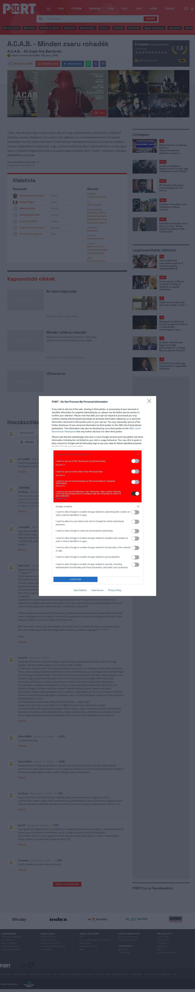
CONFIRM (75, 579)
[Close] (150, 402)
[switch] (135, 461)
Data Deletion (80, 590)
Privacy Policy (114, 590)
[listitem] (97, 454)
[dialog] (97, 496)
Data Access (97, 590)
